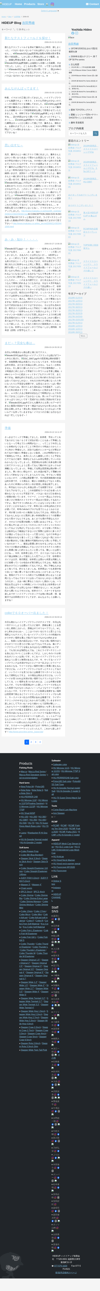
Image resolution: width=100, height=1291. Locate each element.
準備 (8, 428)
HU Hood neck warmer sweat (66, 864)
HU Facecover (60, 871)
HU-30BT (23, 820)
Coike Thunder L (40, 947)
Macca (24, 771)
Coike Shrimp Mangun (30, 901)
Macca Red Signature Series (32, 775)
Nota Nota (25, 790)
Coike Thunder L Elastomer (33, 950)
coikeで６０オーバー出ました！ (27, 613)
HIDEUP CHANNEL (56, 897)
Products (29, 4)
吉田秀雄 (17, 17)
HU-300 (42, 817)
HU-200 (33, 817)
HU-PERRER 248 (29, 797)
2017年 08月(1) (75, 307)
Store (40, 4)
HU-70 (31, 823)
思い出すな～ (14, 145)
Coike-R (39, 921)
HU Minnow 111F (29, 800)
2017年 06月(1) (75, 310)
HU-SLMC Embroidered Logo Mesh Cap (66, 850)
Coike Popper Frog (29, 851)
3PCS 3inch (26, 892)
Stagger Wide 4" (32, 992)
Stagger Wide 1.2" (29, 982)
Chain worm (26, 888)
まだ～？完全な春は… (20, 343)
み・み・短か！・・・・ (21, 239)
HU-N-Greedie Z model (31, 843)
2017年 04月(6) (75, 317)
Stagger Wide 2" (37, 985)
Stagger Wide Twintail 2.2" (33, 998)
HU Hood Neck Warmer (64, 860)
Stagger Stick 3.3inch (30, 858)
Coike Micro (24, 914)
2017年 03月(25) (76, 320)
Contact (94, 4)
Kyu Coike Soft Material (34, 927)
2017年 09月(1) (75, 304)
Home (18, 4)
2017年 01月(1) (75, 323)
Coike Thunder (28, 944)
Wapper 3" (25, 885)
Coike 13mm (27, 911)
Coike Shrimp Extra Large (36, 898)
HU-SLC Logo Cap (64, 847)
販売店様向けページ (67, 1273)
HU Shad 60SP (28, 813)
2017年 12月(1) (75, 301)
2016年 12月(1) (75, 326)
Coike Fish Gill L (28, 937)
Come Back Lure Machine (65, 810)
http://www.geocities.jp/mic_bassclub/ (26, 732)
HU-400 (42, 820)
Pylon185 (39, 786)
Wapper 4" (37, 885)
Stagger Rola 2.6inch (30, 1043)
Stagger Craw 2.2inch (31, 1027)
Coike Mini (37, 914)
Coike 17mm (40, 911)
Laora (23, 833)
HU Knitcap (58, 856)
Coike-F (30, 921)
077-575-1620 (60, 1266)
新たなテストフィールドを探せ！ (28, 38)
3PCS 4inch (39, 892)
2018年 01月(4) (75, 298)
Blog (10, 17)
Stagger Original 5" (35, 972)
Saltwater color (60, 764)
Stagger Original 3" (33, 966)
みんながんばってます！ (22, 88)
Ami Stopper (59, 813)
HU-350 (33, 820)
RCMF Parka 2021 (68, 832)
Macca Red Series (37, 771)
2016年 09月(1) (75, 332)
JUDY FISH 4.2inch (30, 878)
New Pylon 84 (27, 786)
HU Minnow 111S (61, 768)
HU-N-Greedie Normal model (34, 839)
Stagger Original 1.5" (30, 960)
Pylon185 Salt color (62, 781)
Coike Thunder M (27, 953)
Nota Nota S (37, 790)
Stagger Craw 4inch (37, 1033)
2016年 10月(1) (75, 329)
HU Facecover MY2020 (64, 867)
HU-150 (24, 817)
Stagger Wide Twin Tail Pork (34, 1050)
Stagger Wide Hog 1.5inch (33, 1011)
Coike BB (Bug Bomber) (32, 855)
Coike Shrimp (27, 895)
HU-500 (23, 823)
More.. (83, 336)
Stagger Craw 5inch (28, 1037)
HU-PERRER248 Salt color (66, 778)
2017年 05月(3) (75, 313)
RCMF (56, 825)
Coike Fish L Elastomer (31, 930)
